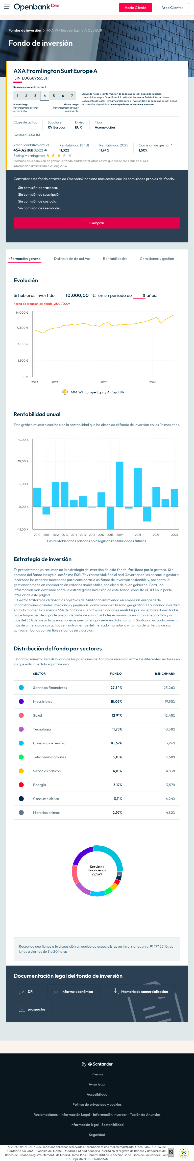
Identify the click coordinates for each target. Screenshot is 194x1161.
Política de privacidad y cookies (97, 1104)
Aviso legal (97, 1084)
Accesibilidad (97, 1094)
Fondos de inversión (25, 30)
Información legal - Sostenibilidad (97, 1124)
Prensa (97, 1074)
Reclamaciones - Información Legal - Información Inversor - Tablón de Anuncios (97, 1114)
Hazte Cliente (135, 7)
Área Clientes (172, 7)
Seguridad (97, 1134)
